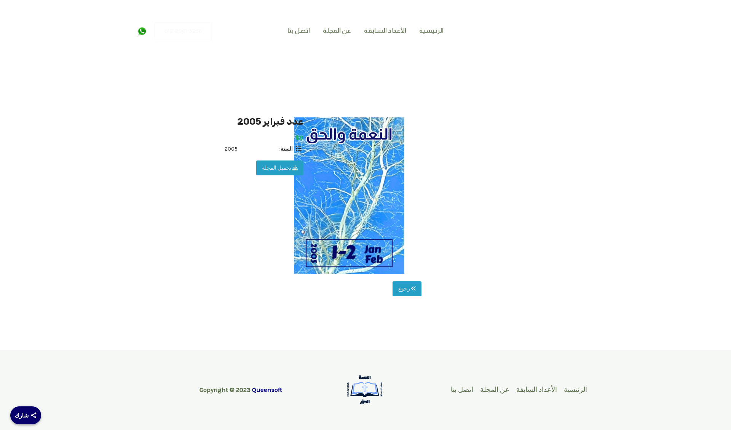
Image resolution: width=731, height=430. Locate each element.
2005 (231, 149)
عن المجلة (337, 30)
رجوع (404, 289)
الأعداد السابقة (385, 30)
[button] (183, 31)
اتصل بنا (298, 30)
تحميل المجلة (277, 168)
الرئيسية (431, 30)
